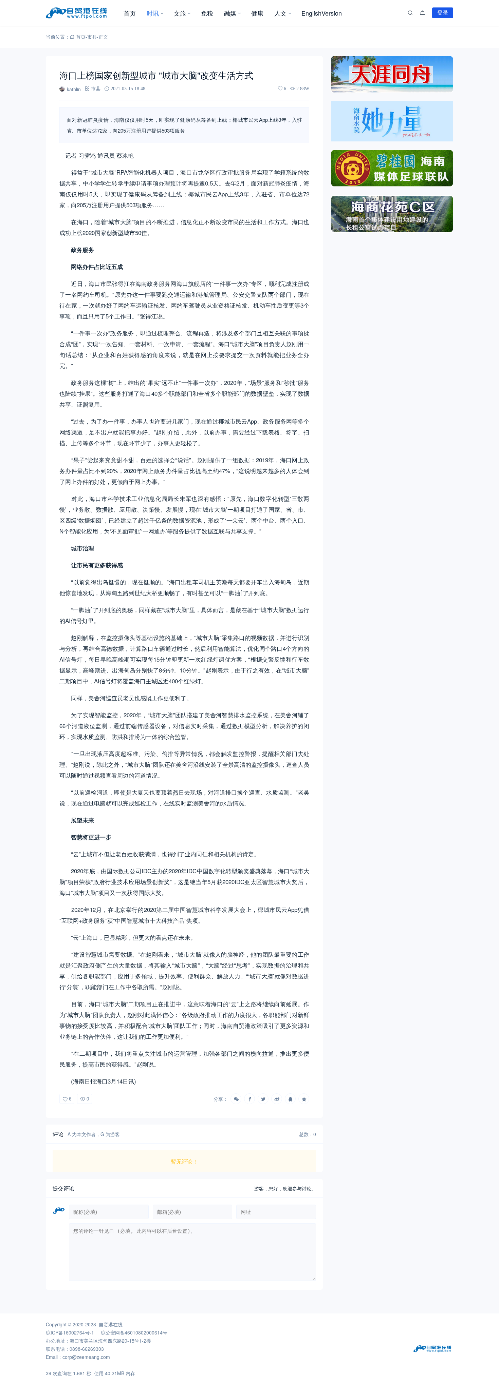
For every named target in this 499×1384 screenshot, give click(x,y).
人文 (280, 12)
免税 (207, 12)
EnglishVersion (321, 12)
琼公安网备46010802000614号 (134, 1332)
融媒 (230, 12)
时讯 (153, 12)
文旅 (180, 12)
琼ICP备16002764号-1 (70, 1332)
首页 (130, 12)
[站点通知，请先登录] (422, 13)
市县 (92, 36)
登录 (442, 12)
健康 (257, 12)
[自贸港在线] (82, 13)
